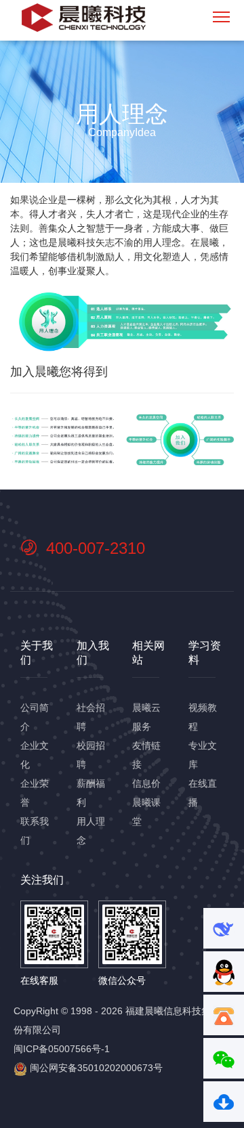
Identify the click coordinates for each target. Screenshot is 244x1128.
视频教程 (202, 717)
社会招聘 (91, 717)
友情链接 (146, 755)
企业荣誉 (34, 793)
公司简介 (34, 717)
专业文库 (202, 755)
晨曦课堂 (146, 812)
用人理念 (91, 831)
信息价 (146, 783)
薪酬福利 (91, 793)
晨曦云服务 (146, 717)
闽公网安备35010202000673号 (95, 1067)
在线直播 (202, 793)
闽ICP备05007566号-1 (62, 1048)
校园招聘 (91, 755)
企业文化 (34, 755)
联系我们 (34, 831)
